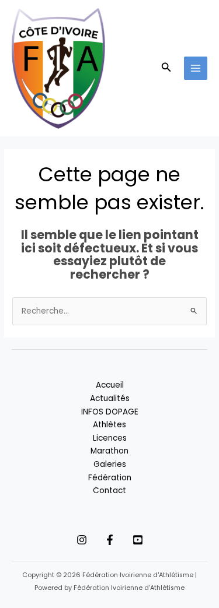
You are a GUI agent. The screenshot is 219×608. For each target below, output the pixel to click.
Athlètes (109, 424)
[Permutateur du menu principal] (196, 68)
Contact (109, 490)
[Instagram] (82, 540)
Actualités (110, 398)
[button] (166, 68)
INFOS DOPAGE (109, 411)
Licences (110, 438)
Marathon (109, 450)
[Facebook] (110, 540)
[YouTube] (138, 540)
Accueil (110, 385)
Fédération (109, 477)
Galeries (109, 464)
